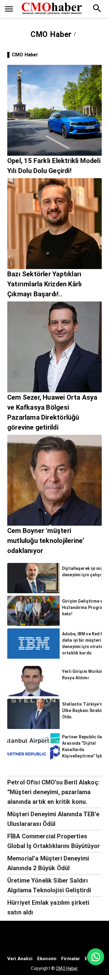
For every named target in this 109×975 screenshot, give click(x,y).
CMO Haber (67, 968)
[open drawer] (9, 9)
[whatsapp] (95, 956)
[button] (54, 792)
